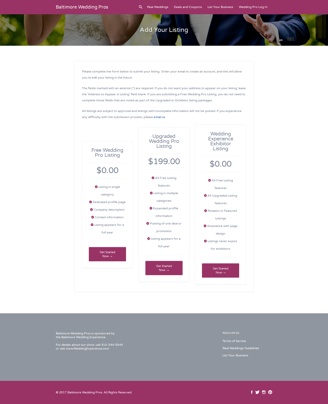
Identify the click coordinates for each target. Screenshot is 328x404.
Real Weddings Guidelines (240, 348)
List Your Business (220, 7)
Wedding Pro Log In (253, 7)
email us (159, 117)
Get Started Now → (107, 254)
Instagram (264, 392)
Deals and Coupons (188, 7)
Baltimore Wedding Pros (82, 7)
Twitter (257, 392)
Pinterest (270, 392)
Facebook (252, 392)
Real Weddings (157, 7)
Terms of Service (234, 341)
